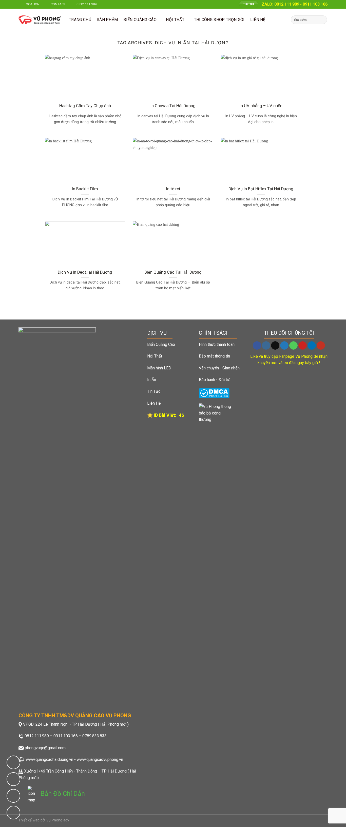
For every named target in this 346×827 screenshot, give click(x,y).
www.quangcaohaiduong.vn (49, 759)
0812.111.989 (37, 736)
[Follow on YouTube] (321, 345)
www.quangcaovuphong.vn (100, 759)
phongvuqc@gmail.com (45, 747)
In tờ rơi (173, 188)
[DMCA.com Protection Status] (214, 392)
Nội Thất (154, 356)
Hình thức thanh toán (217, 344)
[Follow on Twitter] (284, 345)
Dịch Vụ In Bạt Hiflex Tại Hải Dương (260, 188)
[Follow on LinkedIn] (311, 345)
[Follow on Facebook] (257, 345)
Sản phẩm (107, 19)
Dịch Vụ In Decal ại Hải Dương (85, 272)
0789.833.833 (94, 736)
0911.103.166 (65, 736)
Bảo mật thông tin (214, 356)
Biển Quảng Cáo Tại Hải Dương (173, 272)
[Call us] (293, 345)
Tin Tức (153, 391)
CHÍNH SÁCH (214, 333)
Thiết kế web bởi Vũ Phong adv (43, 820)
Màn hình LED (159, 368)
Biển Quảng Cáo (139, 19)
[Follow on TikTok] (275, 345)
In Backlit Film (85, 188)
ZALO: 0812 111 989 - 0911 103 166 (295, 4)
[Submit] (322, 19)
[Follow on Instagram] (266, 345)
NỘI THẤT (175, 19)
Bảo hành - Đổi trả (214, 379)
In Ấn (151, 379)
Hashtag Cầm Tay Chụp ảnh (85, 105)
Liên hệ (257, 19)
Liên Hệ (154, 403)
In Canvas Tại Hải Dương (173, 105)
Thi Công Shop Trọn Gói (219, 19)
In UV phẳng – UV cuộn (261, 105)
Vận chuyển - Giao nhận (219, 368)
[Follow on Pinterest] (302, 345)
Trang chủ (80, 19)
